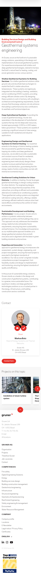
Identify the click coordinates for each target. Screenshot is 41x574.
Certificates (6, 532)
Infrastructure (7, 491)
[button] (20, 537)
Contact (5, 462)
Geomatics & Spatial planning (13, 497)
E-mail (4, 434)
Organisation (6, 449)
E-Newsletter (7, 525)
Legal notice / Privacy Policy (12, 528)
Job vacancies (7, 459)
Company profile (8, 519)
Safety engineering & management (15, 503)
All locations (6, 437)
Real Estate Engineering (10, 500)
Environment (6, 506)
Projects (5, 453)
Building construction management (15, 484)
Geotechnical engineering (11, 487)
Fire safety (6, 472)
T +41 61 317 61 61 (10, 431)
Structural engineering (10, 494)
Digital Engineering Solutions (12, 475)
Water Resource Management (13, 510)
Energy (4, 478)
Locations (5, 522)
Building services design (11, 481)
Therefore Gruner (8, 456)
